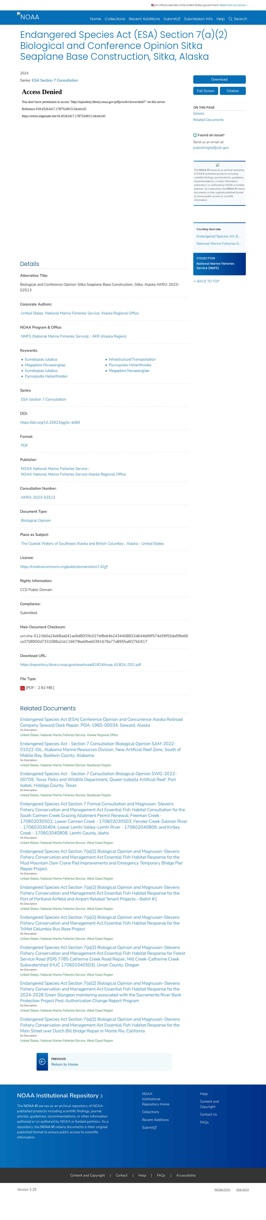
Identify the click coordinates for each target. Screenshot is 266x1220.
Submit (170, 18)
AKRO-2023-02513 (38, 497)
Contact (122, 1175)
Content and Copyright (87, 1175)
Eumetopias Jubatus (41, 359)
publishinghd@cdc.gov (211, 147)
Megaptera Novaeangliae (45, 364)
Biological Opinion (36, 520)
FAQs (204, 1122)
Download (219, 79)
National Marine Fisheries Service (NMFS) (215, 266)
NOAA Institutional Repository (58, 1096)
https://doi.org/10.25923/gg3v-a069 (50, 422)
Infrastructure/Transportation (132, 359)
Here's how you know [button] (233, 5)
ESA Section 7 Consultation (55, 80)
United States (153, 543)
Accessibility (186, 1175)
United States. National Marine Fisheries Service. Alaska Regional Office (80, 313)
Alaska (132, 543)
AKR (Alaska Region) (109, 336)
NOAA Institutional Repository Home (155, 1099)
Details (198, 113)
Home (95, 18)
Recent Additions (144, 18)
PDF (24, 445)
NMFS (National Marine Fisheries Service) (55, 336)
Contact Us (208, 1114)
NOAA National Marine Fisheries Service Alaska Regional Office (73, 474)
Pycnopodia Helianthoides (130, 364)
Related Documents (208, 119)
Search (240, 18)
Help (221, 18)
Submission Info (198, 18)
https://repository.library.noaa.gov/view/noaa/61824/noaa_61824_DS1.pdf (80, 664)
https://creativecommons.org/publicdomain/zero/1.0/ (62, 566)
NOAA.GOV (222, 1190)
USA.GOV (242, 1190)
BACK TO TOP (208, 281)
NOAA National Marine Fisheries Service (54, 468)
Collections (115, 18)
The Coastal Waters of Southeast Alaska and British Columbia (72, 543)
